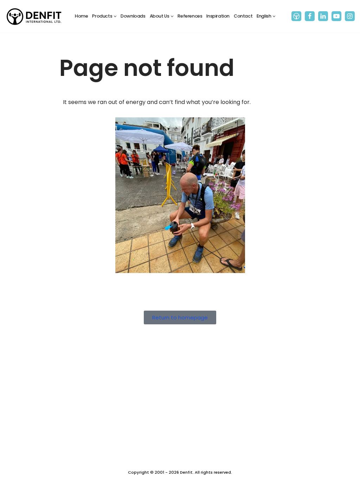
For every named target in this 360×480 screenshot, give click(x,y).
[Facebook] (310, 16)
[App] (296, 16)
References (190, 16)
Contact (243, 16)
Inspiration (218, 16)
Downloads (133, 16)
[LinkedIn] (323, 16)
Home (81, 16)
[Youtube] (336, 16)
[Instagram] (350, 16)
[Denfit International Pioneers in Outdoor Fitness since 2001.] (34, 16)
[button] (115, 16)
